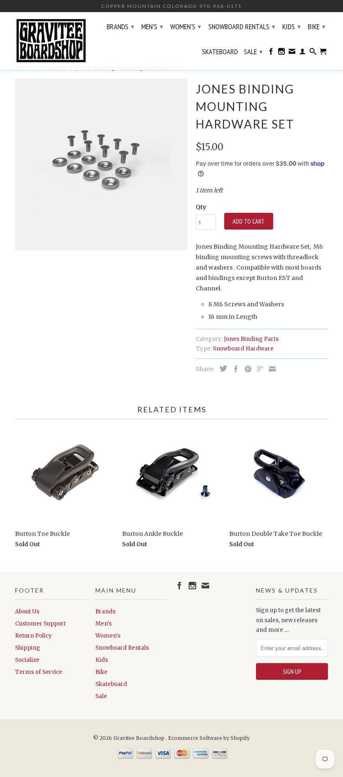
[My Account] (302, 53)
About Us (27, 611)
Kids (291, 26)
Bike (316, 26)
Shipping (27, 647)
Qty (201, 207)
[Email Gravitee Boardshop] (292, 53)
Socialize (27, 659)
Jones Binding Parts (251, 339)
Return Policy (33, 635)
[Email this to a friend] (270, 369)
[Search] (313, 53)
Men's (152, 26)
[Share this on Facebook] (233, 369)
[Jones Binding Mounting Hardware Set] (101, 164)
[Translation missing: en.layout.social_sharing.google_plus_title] (258, 369)
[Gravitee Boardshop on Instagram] (281, 53)
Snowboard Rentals (241, 26)
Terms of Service (38, 672)
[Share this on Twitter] (221, 368)
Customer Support (40, 623)
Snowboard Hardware (243, 348)
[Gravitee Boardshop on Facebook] (271, 53)
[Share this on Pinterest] (246, 369)
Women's (185, 26)
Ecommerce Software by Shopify (209, 738)
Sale (253, 51)
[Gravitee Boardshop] (51, 41)
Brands (120, 26)
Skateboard (220, 52)
